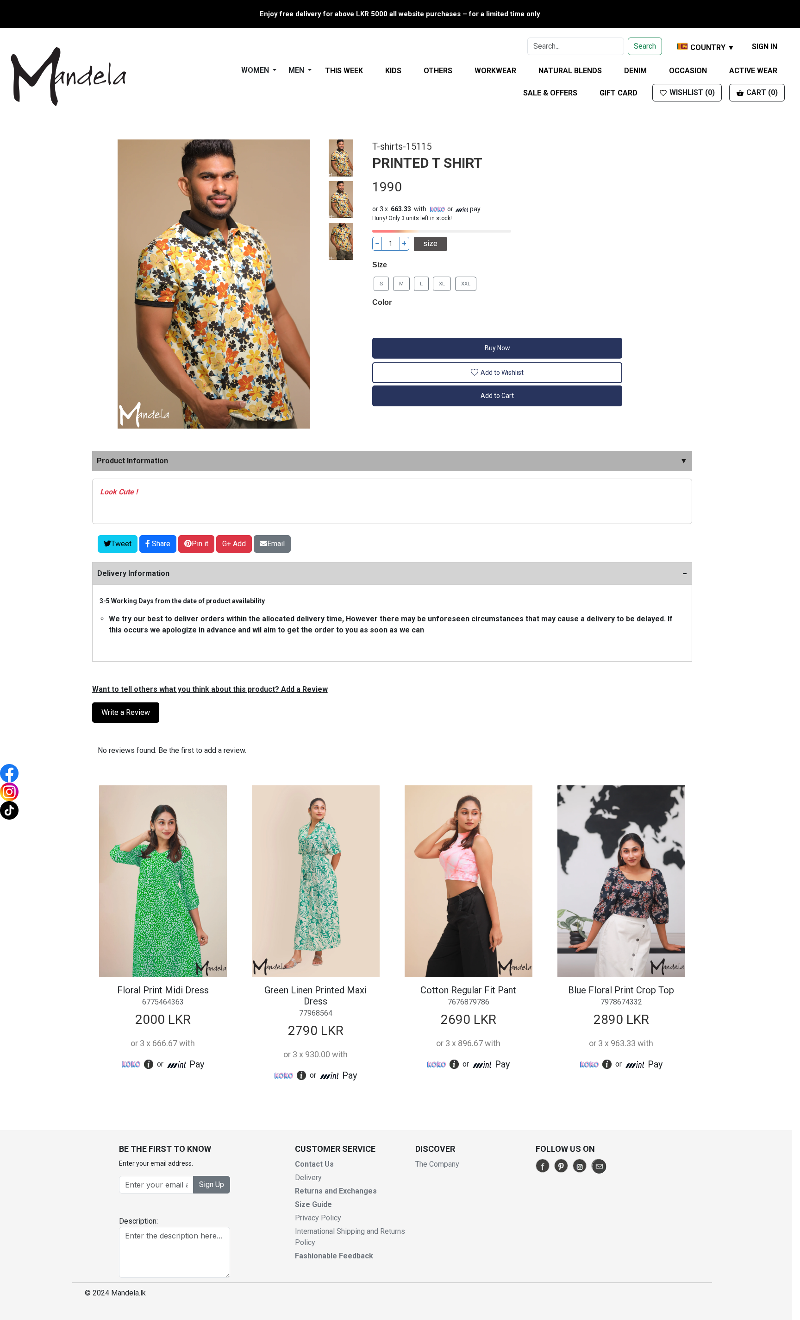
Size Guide (313, 1204)
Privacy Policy (318, 1217)
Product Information (392, 460)
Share (160, 543)
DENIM (635, 70)
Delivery (308, 1177)
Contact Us (314, 1164)
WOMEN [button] (256, 70)
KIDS (393, 70)
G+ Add (234, 543)
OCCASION (688, 70)
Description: (138, 1221)
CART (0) (761, 92)
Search (645, 46)
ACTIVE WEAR (753, 70)
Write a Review (125, 712)
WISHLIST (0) (691, 92)
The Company (437, 1164)
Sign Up (211, 1184)
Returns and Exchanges (336, 1191)
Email (276, 543)
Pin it (200, 543)
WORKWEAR (495, 70)
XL (442, 283)
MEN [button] (297, 70)
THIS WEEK (344, 70)
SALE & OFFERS (550, 92)
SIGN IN (764, 46)
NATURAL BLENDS (570, 70)
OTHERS (438, 70)
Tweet (121, 543)
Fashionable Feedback (334, 1255)
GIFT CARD (619, 92)
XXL (465, 283)
